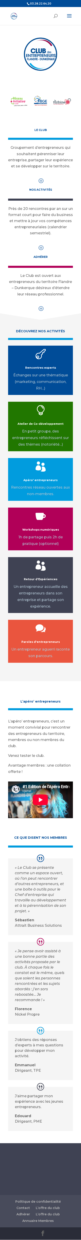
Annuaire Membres (38, 1221)
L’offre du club (48, 1208)
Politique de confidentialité (38, 1202)
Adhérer (23, 1214)
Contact (23, 1208)
